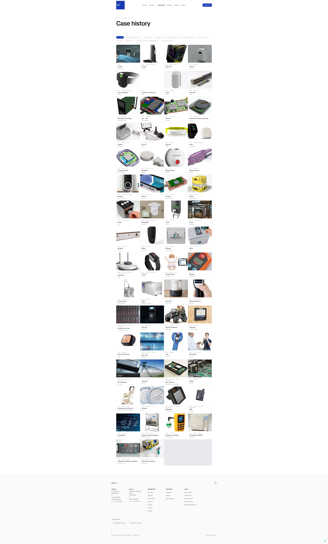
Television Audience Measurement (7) (147, 40)
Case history (161, 5)
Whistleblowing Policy (190, 505)
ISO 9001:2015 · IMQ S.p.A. (136, 523)
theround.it (214, 535)
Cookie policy (188, 495)
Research (168, 492)
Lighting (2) (129, 40)
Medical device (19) (173, 37)
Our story (144, 5)
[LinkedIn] (216, 483)
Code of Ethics (188, 498)
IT (111, 531)
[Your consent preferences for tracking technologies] (325, 541)
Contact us (207, 5)
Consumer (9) (160, 37)
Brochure (169, 5)
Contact (150, 508)
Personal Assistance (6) (133, 37)
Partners (176, 5)
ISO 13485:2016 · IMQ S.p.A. (119, 523)
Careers (183, 5)
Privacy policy (188, 492)
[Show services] (155, 5)
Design (168, 495)
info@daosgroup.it (116, 499)
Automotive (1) (148, 37)
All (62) (120, 37)
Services (151, 5)
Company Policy (188, 501)
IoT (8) (119, 40)
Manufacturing (170, 498)
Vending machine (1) (189, 37)
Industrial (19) (204, 37)
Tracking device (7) (168, 40)
